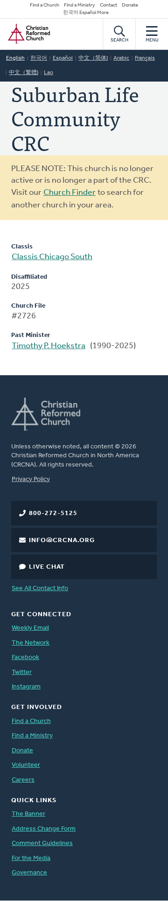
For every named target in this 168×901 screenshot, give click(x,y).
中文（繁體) (23, 73)
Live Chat (47, 567)
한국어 (38, 58)
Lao (48, 73)
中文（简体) (93, 58)
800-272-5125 (53, 513)
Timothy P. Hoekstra (48, 346)
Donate (130, 5)
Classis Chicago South (52, 257)
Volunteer (26, 765)
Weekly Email (30, 628)
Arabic (121, 58)
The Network (30, 643)
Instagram (26, 686)
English (15, 58)
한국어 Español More (86, 12)
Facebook (25, 657)
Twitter (22, 672)
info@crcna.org (62, 540)
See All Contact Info (40, 588)
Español (63, 58)
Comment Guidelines (42, 843)
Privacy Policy (31, 479)
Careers (23, 780)
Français (145, 58)
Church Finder (69, 193)
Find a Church (44, 5)
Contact (108, 5)
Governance (29, 872)
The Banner (28, 814)
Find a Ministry (79, 5)
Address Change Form (44, 828)
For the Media (31, 858)
